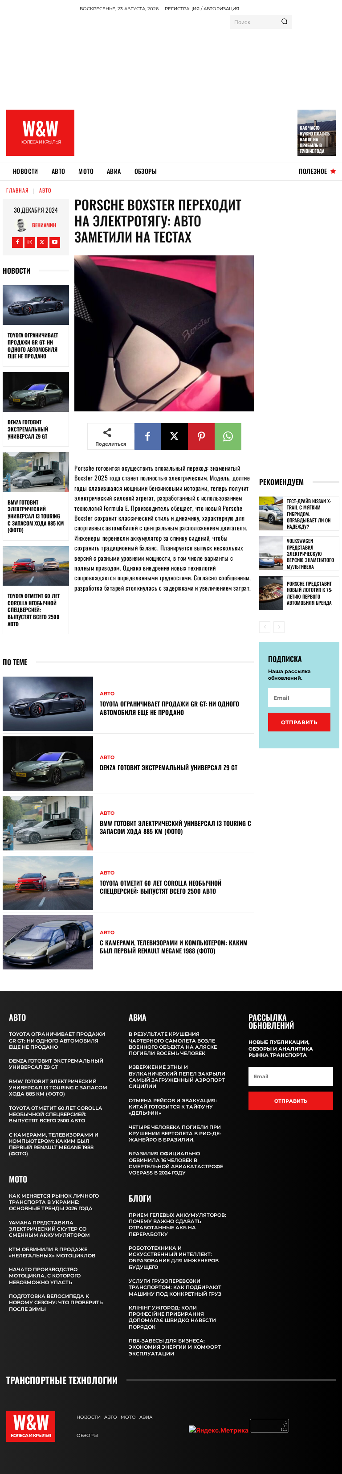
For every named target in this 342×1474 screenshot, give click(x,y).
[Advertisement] (211, 91)
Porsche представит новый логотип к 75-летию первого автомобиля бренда (309, 593)
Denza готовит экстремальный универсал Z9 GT (28, 428)
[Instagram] (29, 242)
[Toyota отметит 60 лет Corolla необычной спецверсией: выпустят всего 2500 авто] (36, 566)
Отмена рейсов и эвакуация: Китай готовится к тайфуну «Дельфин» (173, 1107)
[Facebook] (17, 242)
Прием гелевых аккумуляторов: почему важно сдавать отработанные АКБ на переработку (177, 1224)
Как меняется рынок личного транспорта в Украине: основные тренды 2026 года (54, 1202)
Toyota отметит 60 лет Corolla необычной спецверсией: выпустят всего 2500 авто (34, 609)
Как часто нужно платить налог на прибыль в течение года (315, 139)
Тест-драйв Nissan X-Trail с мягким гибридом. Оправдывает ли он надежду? (309, 513)
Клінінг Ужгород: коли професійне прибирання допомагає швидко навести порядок (172, 1317)
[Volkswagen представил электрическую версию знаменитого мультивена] (271, 553)
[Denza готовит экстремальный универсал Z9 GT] (36, 392)
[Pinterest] (201, 436)
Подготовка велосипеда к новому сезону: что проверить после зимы (56, 1302)
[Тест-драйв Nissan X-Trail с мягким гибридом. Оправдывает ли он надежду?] (271, 513)
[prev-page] (264, 627)
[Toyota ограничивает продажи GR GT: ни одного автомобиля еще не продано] (36, 305)
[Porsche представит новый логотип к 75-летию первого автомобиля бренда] (271, 593)
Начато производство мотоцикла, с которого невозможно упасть (45, 1275)
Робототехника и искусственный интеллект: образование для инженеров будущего (174, 1257)
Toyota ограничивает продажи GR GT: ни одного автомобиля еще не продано (33, 345)
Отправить (299, 722)
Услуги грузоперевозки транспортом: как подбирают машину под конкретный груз (175, 1287)
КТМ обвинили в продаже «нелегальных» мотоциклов (52, 1252)
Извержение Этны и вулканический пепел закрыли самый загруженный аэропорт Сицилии (177, 1076)
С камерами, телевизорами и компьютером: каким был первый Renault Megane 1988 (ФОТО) (174, 946)
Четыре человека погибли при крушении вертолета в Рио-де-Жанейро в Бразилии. (175, 1133)
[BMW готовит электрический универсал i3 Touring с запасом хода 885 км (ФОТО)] (36, 472)
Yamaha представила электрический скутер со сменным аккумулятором (49, 1229)
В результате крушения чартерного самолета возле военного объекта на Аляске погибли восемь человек (173, 1043)
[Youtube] (54, 242)
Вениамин (44, 225)
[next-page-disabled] (279, 627)
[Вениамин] (23, 225)
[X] (42, 242)
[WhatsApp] (228, 436)
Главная (17, 190)
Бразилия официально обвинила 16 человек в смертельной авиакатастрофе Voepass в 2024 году (176, 1163)
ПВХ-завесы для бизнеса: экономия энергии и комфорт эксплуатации (175, 1347)
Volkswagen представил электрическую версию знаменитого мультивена (310, 553)
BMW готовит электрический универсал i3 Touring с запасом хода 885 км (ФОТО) (36, 516)
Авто (45, 190)
